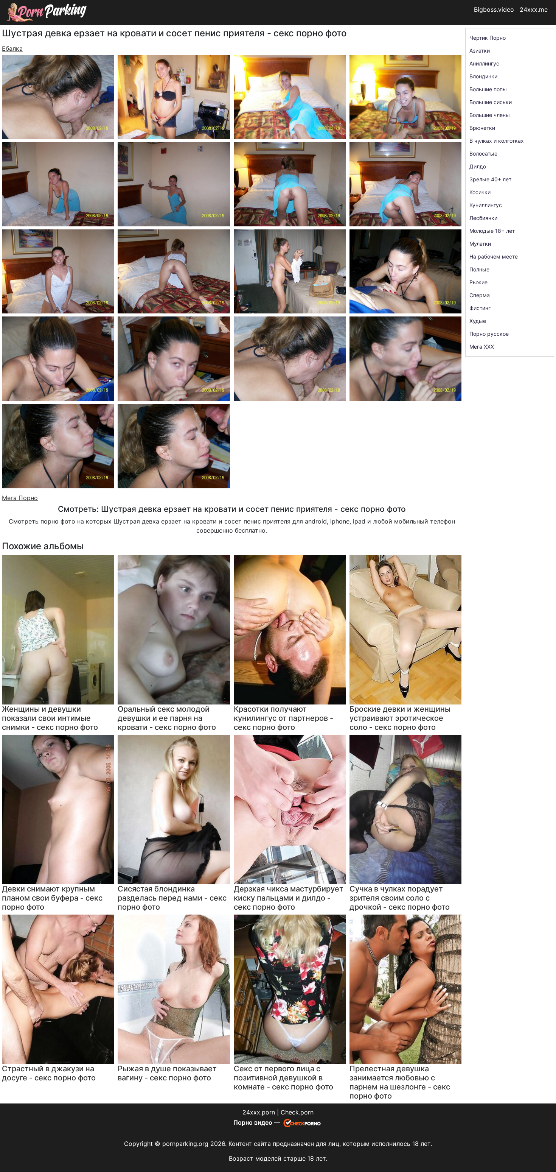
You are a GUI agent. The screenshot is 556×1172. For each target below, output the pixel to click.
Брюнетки (482, 128)
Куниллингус (485, 205)
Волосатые (483, 153)
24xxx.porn (258, 1112)
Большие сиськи (490, 102)
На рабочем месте (493, 256)
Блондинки (483, 76)
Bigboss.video (494, 9)
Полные (479, 269)
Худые (477, 321)
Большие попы (488, 89)
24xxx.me (534, 9)
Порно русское (489, 333)
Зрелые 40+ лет (490, 179)
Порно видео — (257, 1122)
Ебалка (12, 48)
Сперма (479, 295)
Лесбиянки (483, 218)
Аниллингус (484, 63)
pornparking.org (185, 1143)
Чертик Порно (487, 37)
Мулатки (480, 243)
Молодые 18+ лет (492, 231)
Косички (480, 192)
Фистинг (480, 308)
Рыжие (478, 282)
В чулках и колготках (496, 140)
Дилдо (477, 166)
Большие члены (489, 115)
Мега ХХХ (481, 346)
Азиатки (479, 50)
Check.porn (297, 1112)
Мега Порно (20, 498)
